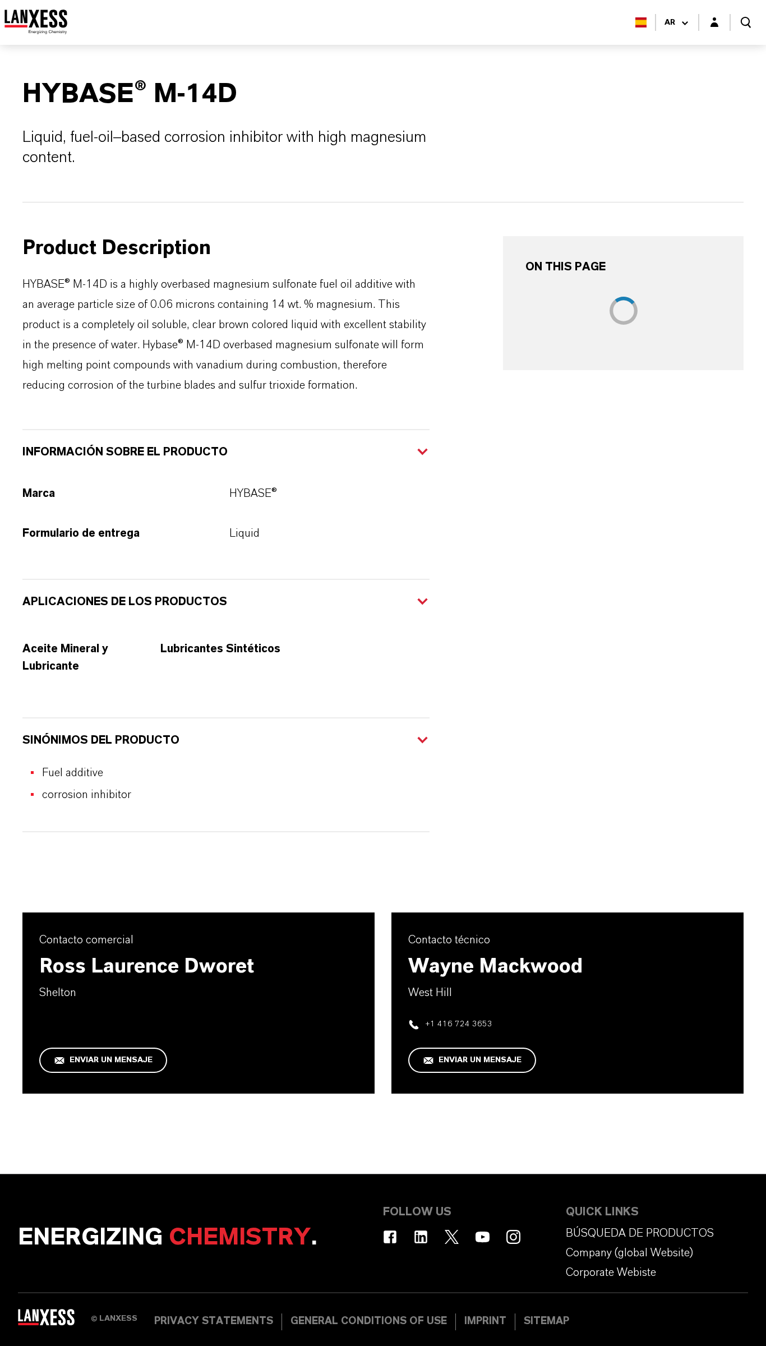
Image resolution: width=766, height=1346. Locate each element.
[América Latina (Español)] (641, 22)
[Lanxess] (54, 1320)
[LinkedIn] (421, 1237)
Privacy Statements (213, 1321)
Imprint (485, 1321)
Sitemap (546, 1321)
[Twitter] (452, 1237)
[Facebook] (390, 1237)
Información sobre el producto (125, 452)
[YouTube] (483, 1237)
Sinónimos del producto (100, 740)
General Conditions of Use (368, 1321)
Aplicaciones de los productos (124, 601)
